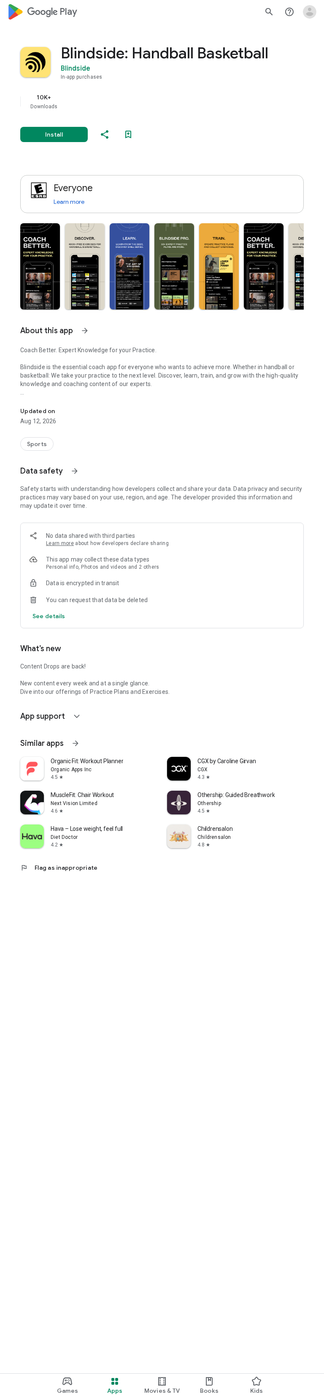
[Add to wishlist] (128, 134)
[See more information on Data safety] (75, 471)
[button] (40, 266)
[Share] (104, 134)
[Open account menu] (310, 12)
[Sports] (37, 444)
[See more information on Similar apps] (75, 743)
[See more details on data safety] (49, 616)
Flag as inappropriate (58, 867)
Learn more (69, 201)
